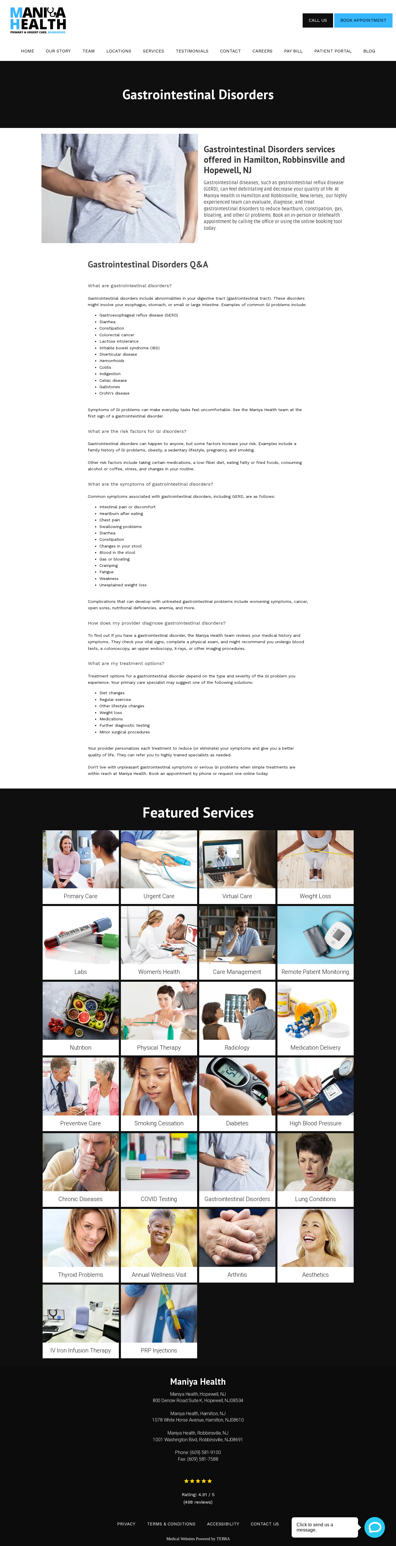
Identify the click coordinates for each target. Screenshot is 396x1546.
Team (88, 51)
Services (153, 51)
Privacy (126, 1524)
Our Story (58, 51)
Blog (369, 51)
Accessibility (223, 1524)
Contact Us (265, 1524)
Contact (230, 51)
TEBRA (223, 1539)
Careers (263, 51)
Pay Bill (293, 51)
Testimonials (192, 51)
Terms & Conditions (171, 1524)
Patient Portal (333, 51)
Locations (118, 51)
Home (27, 51)
